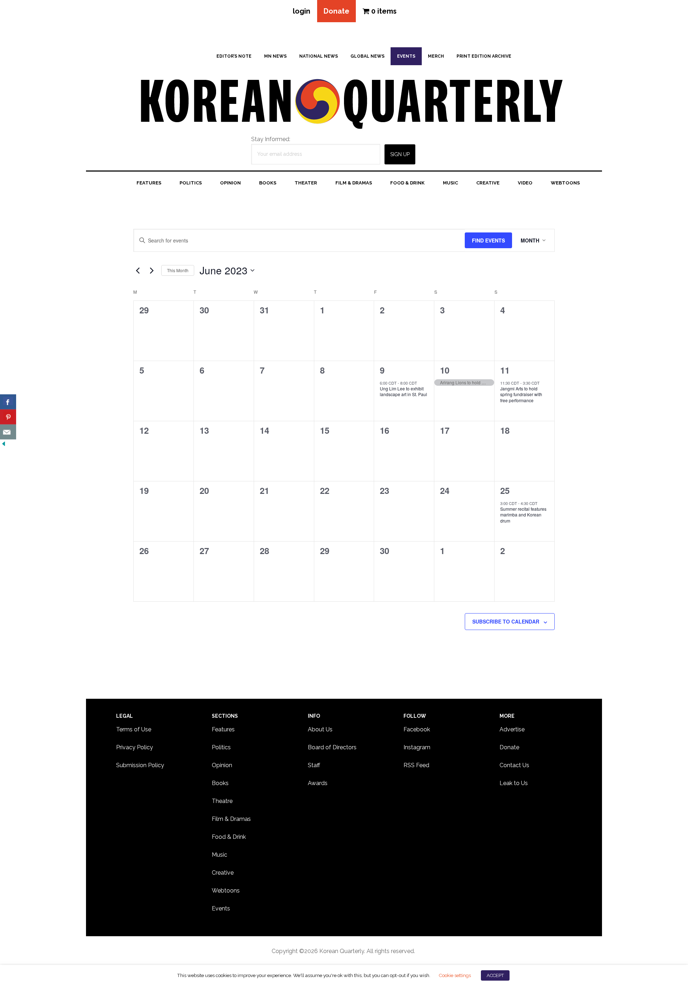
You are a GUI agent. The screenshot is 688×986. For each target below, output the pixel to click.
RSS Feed (416, 765)
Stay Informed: (270, 139)
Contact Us (514, 765)
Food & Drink (229, 836)
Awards (318, 783)
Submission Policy (140, 765)
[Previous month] (137, 270)
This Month (177, 270)
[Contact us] (8, 431)
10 (444, 370)
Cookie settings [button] (455, 975)
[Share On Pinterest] (8, 416)
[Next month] (151, 270)
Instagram (416, 747)
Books (220, 783)
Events (221, 908)
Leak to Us (514, 783)
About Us (320, 729)
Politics (221, 747)
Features (223, 729)
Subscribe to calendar (505, 621)
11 (505, 370)
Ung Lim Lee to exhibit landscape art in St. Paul (403, 391)
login (301, 11)
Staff (314, 765)
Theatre (222, 801)
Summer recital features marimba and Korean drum (523, 515)
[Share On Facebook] (8, 401)
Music (219, 854)
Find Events (488, 240)
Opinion (222, 765)
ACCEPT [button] (495, 975)
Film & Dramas (231, 819)
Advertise (512, 729)
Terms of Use (133, 729)
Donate (336, 11)
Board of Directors (332, 747)
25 (505, 490)
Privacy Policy (134, 747)
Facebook (416, 729)
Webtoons (226, 890)
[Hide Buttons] (3, 444)
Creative (223, 872)
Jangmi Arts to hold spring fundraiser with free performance (521, 394)
